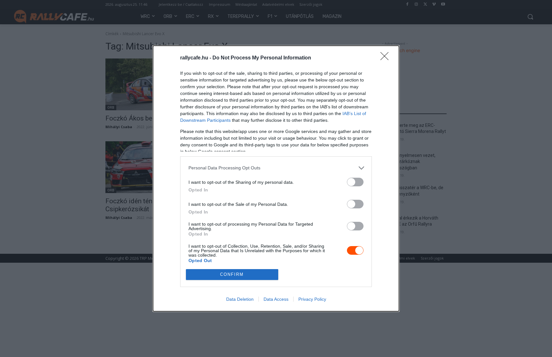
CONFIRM (232, 274)
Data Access (276, 299)
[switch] (355, 182)
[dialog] (276, 178)
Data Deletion (240, 299)
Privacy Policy (312, 299)
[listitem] (276, 168)
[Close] (386, 58)
